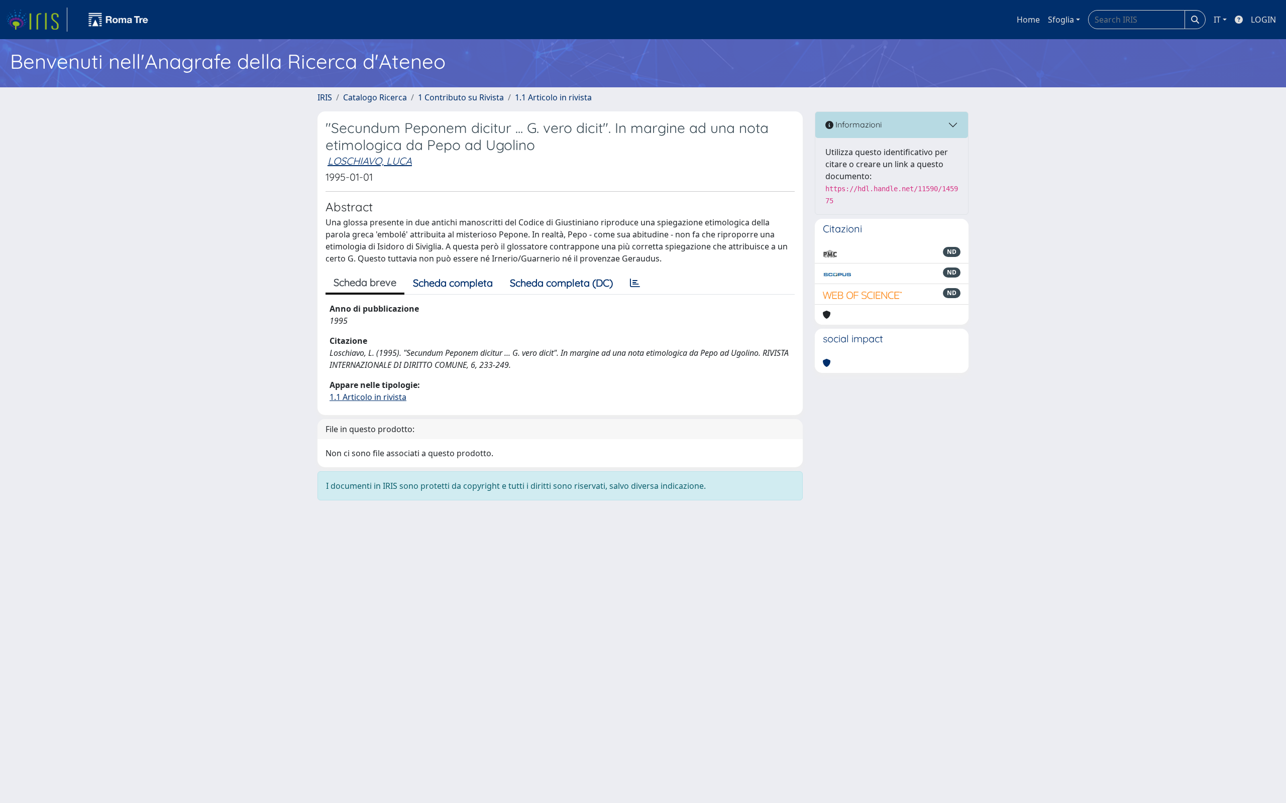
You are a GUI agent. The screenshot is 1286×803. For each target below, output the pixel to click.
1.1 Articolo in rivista (553, 97)
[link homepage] (36, 20)
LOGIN (1263, 19)
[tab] (635, 283)
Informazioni (857, 124)
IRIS (324, 97)
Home (1028, 19)
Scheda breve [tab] (365, 282)
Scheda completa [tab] (453, 283)
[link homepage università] (118, 20)
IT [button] (1217, 19)
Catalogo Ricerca (375, 97)
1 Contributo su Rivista (461, 97)
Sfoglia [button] (1061, 19)
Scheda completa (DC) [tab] (561, 283)
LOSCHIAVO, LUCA (370, 161)
